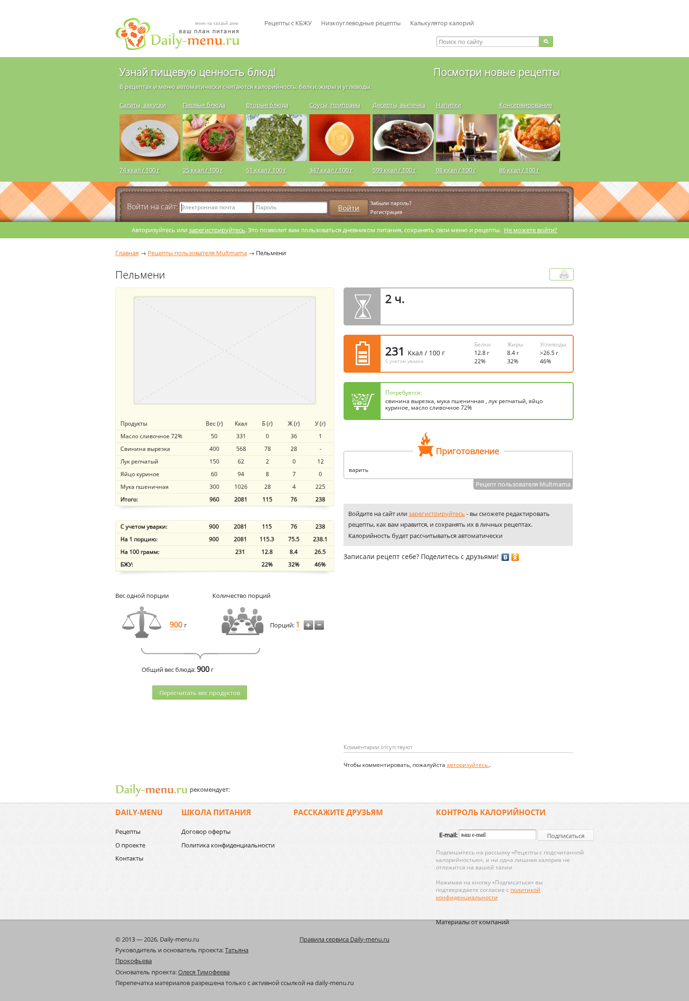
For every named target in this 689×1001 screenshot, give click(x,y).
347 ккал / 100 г (331, 170)
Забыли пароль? (391, 202)
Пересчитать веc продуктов (199, 693)
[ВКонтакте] (505, 557)
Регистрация (386, 211)
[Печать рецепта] (564, 274)
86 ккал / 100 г (519, 170)
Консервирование (525, 105)
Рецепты (128, 831)
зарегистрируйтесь (217, 230)
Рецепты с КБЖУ (288, 23)
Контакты (129, 858)
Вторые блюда (267, 105)
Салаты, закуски (143, 105)
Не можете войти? (530, 230)
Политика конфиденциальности (228, 845)
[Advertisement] (422, 667)
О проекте (130, 845)
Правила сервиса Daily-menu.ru (344, 939)
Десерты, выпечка (399, 105)
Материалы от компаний (472, 922)
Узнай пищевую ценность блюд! (198, 72)
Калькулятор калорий (442, 23)
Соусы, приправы (334, 105)
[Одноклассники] (515, 557)
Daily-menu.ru (183, 34)
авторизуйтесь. (468, 765)
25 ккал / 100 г (203, 170)
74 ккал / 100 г (140, 170)
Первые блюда (204, 105)
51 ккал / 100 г (266, 170)
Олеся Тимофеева (204, 972)
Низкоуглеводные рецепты (361, 23)
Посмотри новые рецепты (497, 72)
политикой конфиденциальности (488, 893)
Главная (127, 253)
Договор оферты (206, 831)
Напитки (448, 105)
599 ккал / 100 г (394, 170)
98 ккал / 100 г (456, 170)
